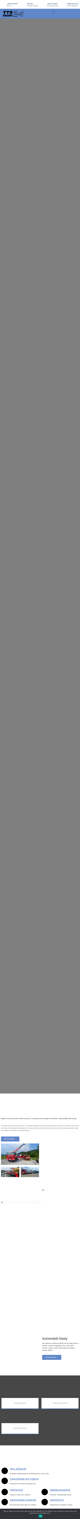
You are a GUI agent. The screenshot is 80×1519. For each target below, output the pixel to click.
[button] (53, 12)
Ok (40, 1516)
